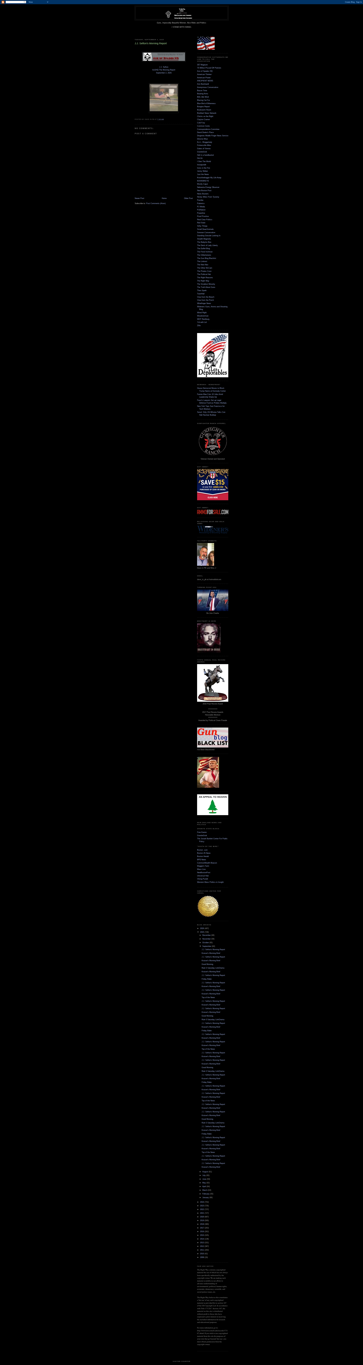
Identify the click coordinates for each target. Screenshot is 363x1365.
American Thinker (204, 74)
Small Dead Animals (205, 229)
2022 (202, 1209)
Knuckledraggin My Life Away (209, 178)
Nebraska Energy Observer (208, 187)
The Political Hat (204, 274)
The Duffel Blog (203, 248)
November (206, 939)
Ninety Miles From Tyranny (208, 197)
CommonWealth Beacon (207, 863)
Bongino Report (203, 106)
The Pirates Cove (204, 271)
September (207, 946)
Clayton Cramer (203, 119)
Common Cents (203, 126)
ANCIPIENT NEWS (205, 81)
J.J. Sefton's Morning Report (213, 949)
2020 (202, 1217)
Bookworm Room (204, 110)
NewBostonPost (203, 872)
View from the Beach (205, 297)
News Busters (203, 194)
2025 (202, 932)
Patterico (200, 203)
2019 (202, 1220)
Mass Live (201, 869)
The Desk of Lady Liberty (207, 245)
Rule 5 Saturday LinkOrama (213, 968)
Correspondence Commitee (208, 129)
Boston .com (202, 850)
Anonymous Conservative (207, 87)
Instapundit (201, 165)
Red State (201, 223)
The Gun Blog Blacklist (206, 258)
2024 (202, 1202)
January (205, 1197)
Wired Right (202, 313)
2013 (202, 1243)
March (205, 1190)
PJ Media (201, 207)
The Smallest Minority (206, 284)
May (204, 1183)
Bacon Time (202, 90)
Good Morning (207, 964)
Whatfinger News (204, 303)
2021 (202, 1213)
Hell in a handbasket (205, 155)
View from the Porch (205, 300)
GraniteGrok (202, 152)
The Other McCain (204, 268)
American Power (204, 78)
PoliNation (201, 210)
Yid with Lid (202, 322)
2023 (202, 1206)
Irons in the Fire (203, 168)
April (204, 1186)
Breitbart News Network (206, 113)
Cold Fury (201, 123)
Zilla (199, 325)
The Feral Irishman (205, 252)
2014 (202, 1239)
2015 (202, 1235)
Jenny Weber (202, 171)
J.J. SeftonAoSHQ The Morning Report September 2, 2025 (163, 70)
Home (164, 198)
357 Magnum (202, 65)
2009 (202, 1257)
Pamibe (200, 200)
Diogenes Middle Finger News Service (212, 136)
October (205, 942)
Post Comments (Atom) (156, 203)
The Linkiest (202, 261)
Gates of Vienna (203, 148)
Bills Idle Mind (203, 97)
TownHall (200, 294)
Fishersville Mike (204, 145)
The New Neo (202, 265)
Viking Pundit (202, 879)
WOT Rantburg (203, 319)
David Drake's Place (205, 132)
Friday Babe (207, 979)
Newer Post (139, 198)
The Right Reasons (205, 277)
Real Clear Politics (204, 219)
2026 (202, 928)
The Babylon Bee (204, 242)
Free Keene (202, 832)
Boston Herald (203, 856)
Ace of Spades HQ (205, 71)
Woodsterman (202, 316)
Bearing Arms (202, 94)
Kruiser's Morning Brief (211, 953)
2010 (202, 1254)
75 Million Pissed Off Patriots (209, 68)
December (206, 935)
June (204, 1179)
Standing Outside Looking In (208, 236)
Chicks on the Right (205, 116)
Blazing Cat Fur (203, 100)
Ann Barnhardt (203, 84)
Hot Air (200, 158)
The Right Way (203, 281)
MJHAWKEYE (203, 181)
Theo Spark (202, 290)
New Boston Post (204, 190)
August (205, 1172)
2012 (202, 1246)
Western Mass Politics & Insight (210, 882)
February (206, 1194)
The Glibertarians (204, 255)
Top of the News (208, 997)
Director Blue (202, 139)
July (204, 1175)
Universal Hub (203, 876)
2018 (202, 1224)
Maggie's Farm (203, 866)
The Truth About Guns (206, 287)
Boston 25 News (204, 853)
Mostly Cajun (202, 184)
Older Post (188, 198)
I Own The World (204, 161)
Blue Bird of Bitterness (206, 103)
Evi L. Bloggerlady (204, 142)
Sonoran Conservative (206, 232)
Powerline (201, 213)
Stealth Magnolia (204, 239)
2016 (202, 1231)
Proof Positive (203, 216)
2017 (202, 1228)
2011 (202, 1250)
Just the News (203, 174)
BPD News (201, 860)
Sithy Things (202, 226)
